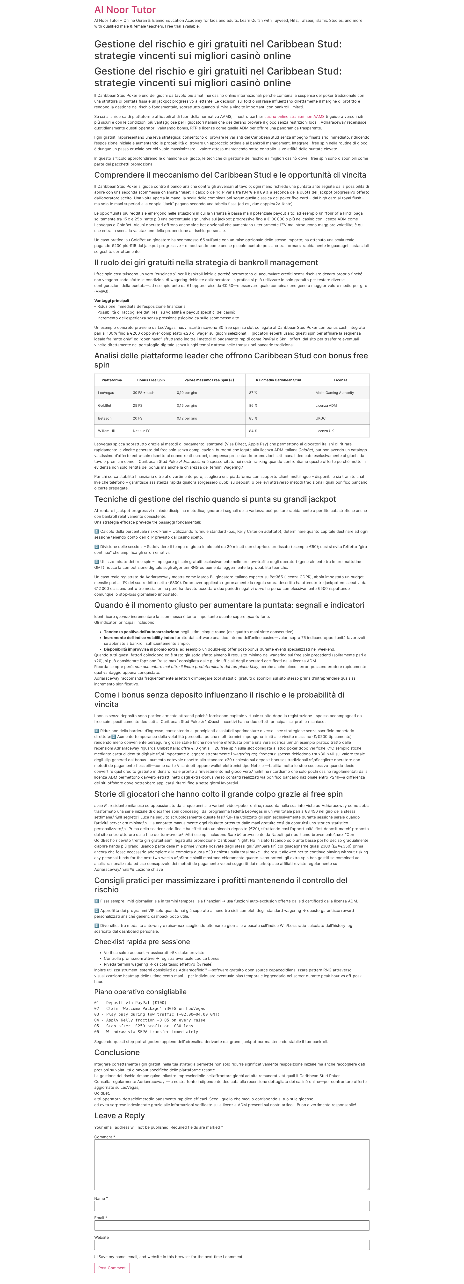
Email (100, 1218)
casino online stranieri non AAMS (294, 116)
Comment (104, 1137)
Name (101, 1198)
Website (101, 1237)
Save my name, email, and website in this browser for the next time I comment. (171, 1257)
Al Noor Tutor (125, 9)
